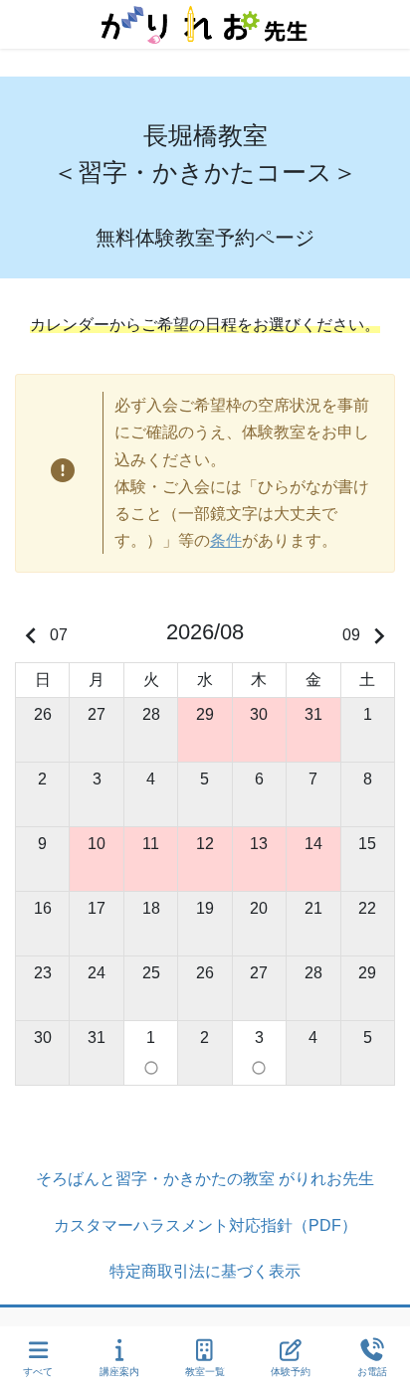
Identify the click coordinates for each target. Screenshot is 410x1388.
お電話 (372, 1371)
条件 (226, 540)
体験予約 (290, 1371)
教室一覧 (205, 1371)
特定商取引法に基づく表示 (205, 1271)
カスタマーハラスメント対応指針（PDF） (205, 1225)
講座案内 (119, 1371)
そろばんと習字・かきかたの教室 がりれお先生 (205, 1178)
